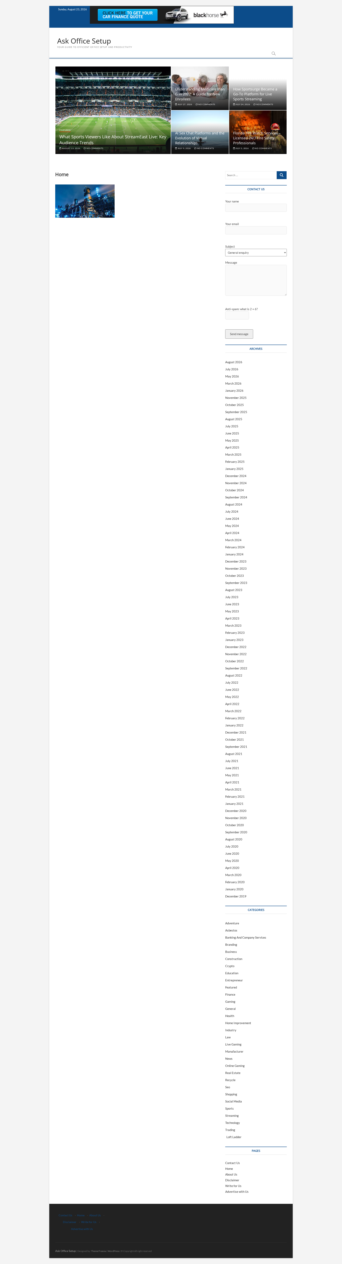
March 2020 (233, 875)
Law (228, 1037)
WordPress (113, 1251)
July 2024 (231, 511)
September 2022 (236, 668)
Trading (230, 1130)
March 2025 (233, 454)
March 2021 (233, 789)
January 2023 (234, 640)
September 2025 (236, 412)
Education (231, 973)
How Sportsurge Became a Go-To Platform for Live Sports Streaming (255, 94)
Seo (227, 1087)
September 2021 (236, 746)
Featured (65, 130)
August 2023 (233, 590)
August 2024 (233, 504)
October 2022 (234, 661)
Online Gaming (235, 1065)
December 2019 (235, 896)
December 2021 (235, 732)
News (229, 1058)
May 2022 (232, 697)
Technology (232, 1122)
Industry (230, 1030)
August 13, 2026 (70, 148)
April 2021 (232, 782)
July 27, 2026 (184, 104)
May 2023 (232, 611)
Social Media (233, 1101)
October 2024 (234, 490)
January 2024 (234, 554)
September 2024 (236, 497)
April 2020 (232, 868)
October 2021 (234, 739)
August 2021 (233, 754)
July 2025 (231, 426)
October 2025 (234, 405)
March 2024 (233, 540)
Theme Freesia (98, 1251)
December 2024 (235, 476)
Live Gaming (233, 1044)
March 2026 (233, 383)
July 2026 (231, 369)
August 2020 (233, 839)
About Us (231, 1174)
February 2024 (235, 547)
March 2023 (233, 625)
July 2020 (231, 846)
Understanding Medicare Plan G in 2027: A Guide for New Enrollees (200, 94)
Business (231, 951)
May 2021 (232, 775)
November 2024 (236, 483)
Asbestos (231, 930)
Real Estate (232, 1073)
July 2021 (231, 761)
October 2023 (234, 575)
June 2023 (232, 604)
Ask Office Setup (84, 41)
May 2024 (232, 525)
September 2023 (236, 582)
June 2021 (232, 768)
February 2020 (235, 882)
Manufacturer (234, 1051)
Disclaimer (232, 1180)
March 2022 (233, 711)
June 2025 (232, 433)
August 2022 (233, 675)
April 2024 (232, 533)
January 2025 (234, 468)
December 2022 (235, 647)
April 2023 (232, 618)
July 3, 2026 (242, 148)
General (230, 1008)
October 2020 (234, 825)
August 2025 (233, 419)
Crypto (229, 966)
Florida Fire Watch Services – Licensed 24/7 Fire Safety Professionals (257, 138)
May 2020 (232, 860)
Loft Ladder (233, 1137)
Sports (229, 1108)
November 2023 (236, 568)
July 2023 (231, 597)
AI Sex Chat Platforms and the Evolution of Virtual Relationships (199, 138)
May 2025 (232, 440)
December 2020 (235, 811)
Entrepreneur (234, 980)
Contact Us (232, 1163)
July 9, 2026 (184, 148)
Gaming (230, 1001)
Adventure (232, 923)
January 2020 (234, 889)
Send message (239, 334)
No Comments (94, 148)
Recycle (230, 1080)
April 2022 (232, 704)
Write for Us (233, 1186)
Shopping (231, 1094)
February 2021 (235, 796)
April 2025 (232, 447)
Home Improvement (238, 1023)
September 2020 (236, 832)
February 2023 (235, 632)
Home (229, 1168)
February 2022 (235, 718)
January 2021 (234, 803)
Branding (231, 944)
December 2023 (235, 561)
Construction (233, 959)
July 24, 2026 (242, 104)
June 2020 (232, 853)
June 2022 (232, 689)
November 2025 (236, 397)
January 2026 (234, 390)
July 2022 (231, 682)
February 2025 (235, 461)
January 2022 (234, 725)
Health (229, 1016)
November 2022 (236, 654)
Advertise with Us (237, 1191)
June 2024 (232, 518)
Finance (230, 994)
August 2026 (233, 362)
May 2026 (232, 376)
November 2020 (236, 818)
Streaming (232, 1115)
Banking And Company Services (245, 937)
